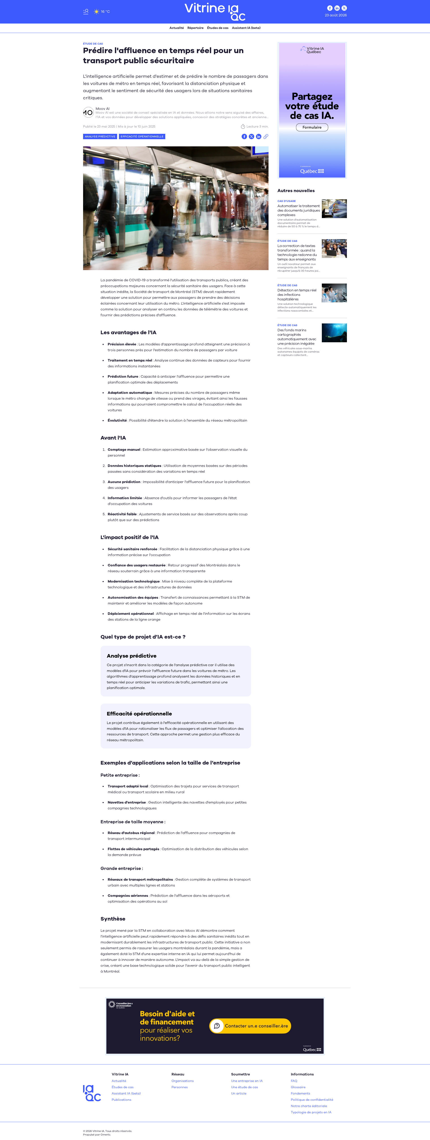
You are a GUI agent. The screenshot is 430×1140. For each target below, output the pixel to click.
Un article (238, 1093)
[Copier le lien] (266, 136)
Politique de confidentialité (312, 1100)
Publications (121, 1100)
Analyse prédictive (100, 136)
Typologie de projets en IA (311, 1112)
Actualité (177, 28)
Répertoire (195, 28)
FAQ (294, 1081)
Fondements (300, 1093)
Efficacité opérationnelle (142, 136)
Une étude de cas (244, 1087)
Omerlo (105, 1134)
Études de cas (217, 28)
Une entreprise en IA (247, 1081)
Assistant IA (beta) (246, 28)
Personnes (180, 1087)
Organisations (183, 1081)
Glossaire (298, 1087)
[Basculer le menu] (85, 11)
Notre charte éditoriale (309, 1106)
